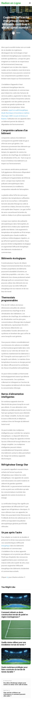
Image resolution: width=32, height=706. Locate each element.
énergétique (5, 546)
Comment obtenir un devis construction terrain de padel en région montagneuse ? (14, 614)
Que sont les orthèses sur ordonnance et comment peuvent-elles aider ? (14, 694)
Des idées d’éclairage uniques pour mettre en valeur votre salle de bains (15, 683)
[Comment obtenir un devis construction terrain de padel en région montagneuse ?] (16, 601)
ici (8, 577)
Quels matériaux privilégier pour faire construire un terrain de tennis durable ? (14, 669)
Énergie (12, 12)
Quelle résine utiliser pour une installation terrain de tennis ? (13, 643)
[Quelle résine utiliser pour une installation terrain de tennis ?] (16, 630)
